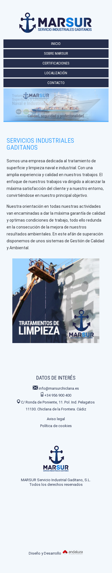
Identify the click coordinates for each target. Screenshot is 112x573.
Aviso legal (56, 419)
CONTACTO (56, 83)
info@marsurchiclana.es (59, 388)
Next (106, 293)
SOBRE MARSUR (56, 53)
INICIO (56, 43)
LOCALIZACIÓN (56, 73)
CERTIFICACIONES (56, 63)
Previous (5, 293)
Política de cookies (56, 426)
